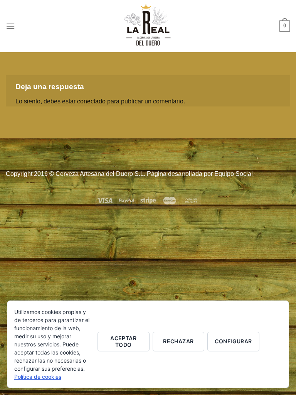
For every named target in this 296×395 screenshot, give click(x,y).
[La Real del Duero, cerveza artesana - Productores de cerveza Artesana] (148, 26)
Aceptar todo (123, 341)
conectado (91, 101)
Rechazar (178, 341)
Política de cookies (37, 376)
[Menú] (10, 26)
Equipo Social (233, 173)
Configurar (233, 341)
